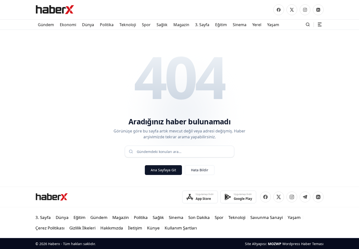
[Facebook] (278, 9)
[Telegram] (305, 197)
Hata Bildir (199, 170)
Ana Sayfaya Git (163, 170)
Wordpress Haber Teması (303, 243)
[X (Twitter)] (291, 9)
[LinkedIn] (318, 9)
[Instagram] (305, 9)
